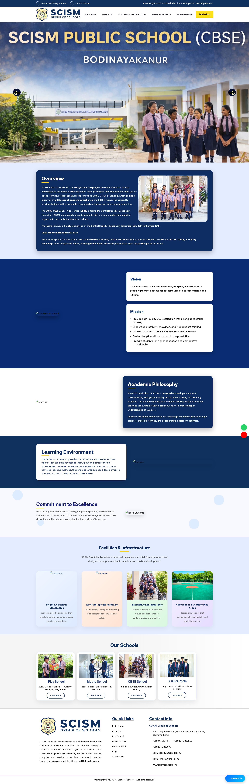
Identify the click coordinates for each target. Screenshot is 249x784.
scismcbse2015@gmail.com (53, 3)
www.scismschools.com (165, 764)
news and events (161, 14)
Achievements (184, 14)
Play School (118, 736)
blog (114, 751)
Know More (55, 695)
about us (116, 731)
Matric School (119, 741)
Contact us (118, 756)
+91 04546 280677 (162, 746)
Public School (119, 746)
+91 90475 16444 (161, 740)
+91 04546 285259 (183, 740)
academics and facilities (132, 14)
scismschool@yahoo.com (166, 758)
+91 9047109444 (82, 3)
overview (107, 14)
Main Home (90, 14)
